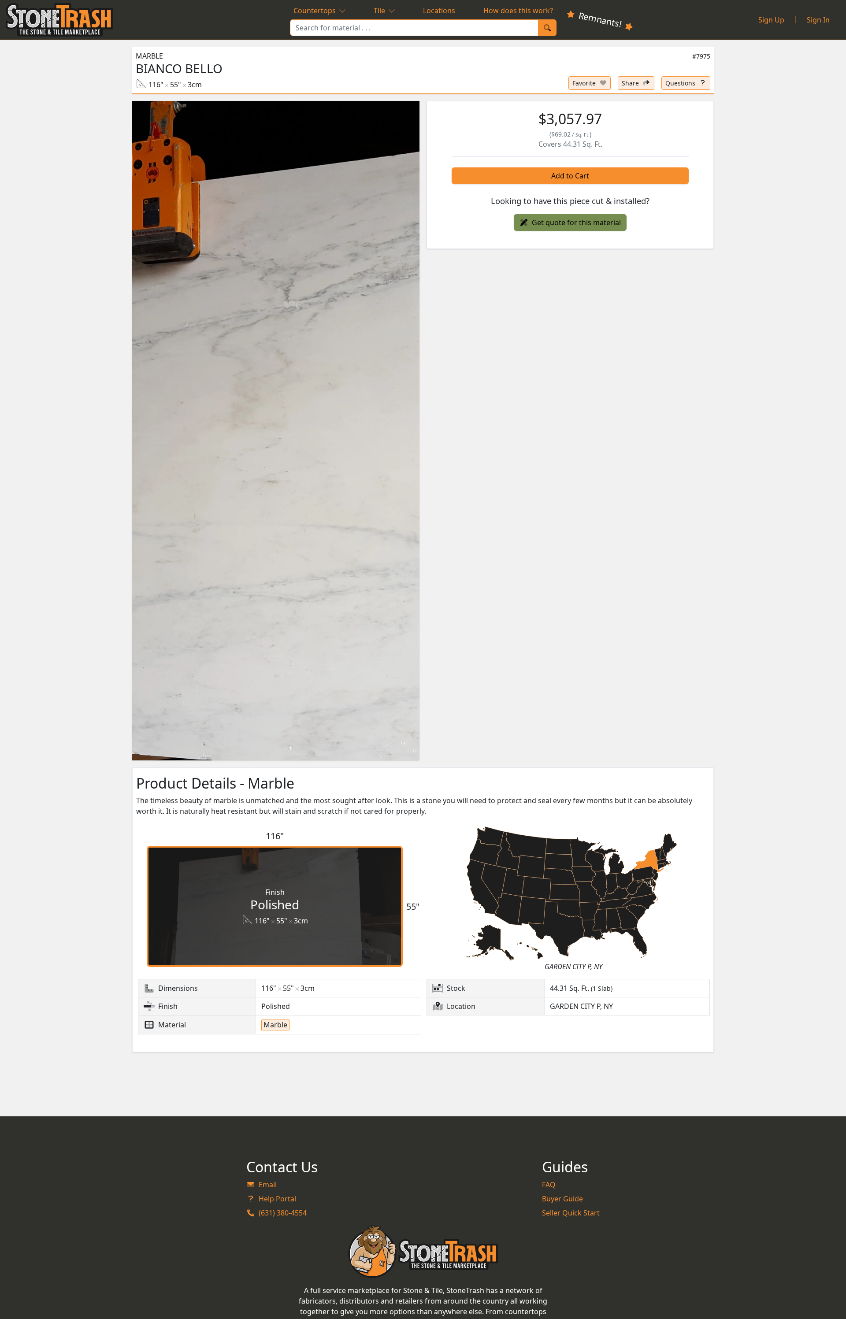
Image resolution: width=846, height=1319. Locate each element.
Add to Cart (570, 176)
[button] (275, 430)
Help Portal (277, 1199)
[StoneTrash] (423, 1251)
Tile (379, 10)
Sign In (818, 20)
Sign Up (771, 20)
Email (268, 1184)
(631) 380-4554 (283, 1213)
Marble (149, 56)
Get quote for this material (576, 222)
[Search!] (547, 27)
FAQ (549, 1184)
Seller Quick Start (571, 1213)
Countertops (314, 10)
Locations (439, 10)
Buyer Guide (562, 1199)
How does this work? (518, 10)
